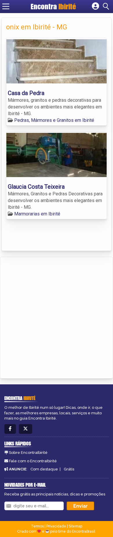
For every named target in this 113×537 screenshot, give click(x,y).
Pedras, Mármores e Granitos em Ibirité (54, 120)
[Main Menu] (6, 6)
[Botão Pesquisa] (107, 6)
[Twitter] (25, 429)
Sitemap (75, 526)
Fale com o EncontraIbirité (33, 461)
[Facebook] (10, 429)
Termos (37, 526)
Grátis (69, 469)
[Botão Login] (95, 6)
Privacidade (56, 526)
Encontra (53, 6)
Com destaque (44, 469)
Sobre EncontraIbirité (28, 452)
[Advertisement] (56, 316)
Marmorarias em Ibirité (37, 214)
